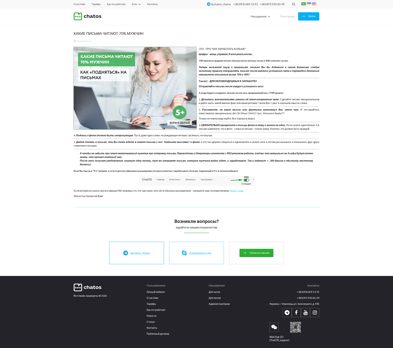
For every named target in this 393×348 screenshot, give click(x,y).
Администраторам (219, 303)
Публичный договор (158, 333)
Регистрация (287, 16)
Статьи (151, 321)
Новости (151, 315)
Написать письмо (259, 252)
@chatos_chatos (221, 4)
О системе (79, 4)
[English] (314, 3)
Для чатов (214, 291)
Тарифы (96, 4)
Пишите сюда (236, 190)
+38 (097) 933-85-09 (272, 4)
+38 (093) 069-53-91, (245, 4)
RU (303, 4)
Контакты (152, 4)
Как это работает (116, 4)
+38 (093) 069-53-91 (308, 291)
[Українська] (309, 3)
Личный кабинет (156, 291)
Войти (311, 16)
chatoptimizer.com (200, 253)
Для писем (215, 297)
